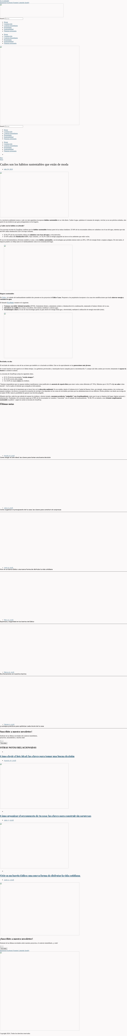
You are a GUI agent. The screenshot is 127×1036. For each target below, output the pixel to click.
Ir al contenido (4, 1)
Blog (6, 752)
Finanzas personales (10, 31)
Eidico (4, 297)
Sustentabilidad (8, 29)
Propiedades (8, 27)
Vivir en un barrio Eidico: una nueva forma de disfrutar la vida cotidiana (40, 875)
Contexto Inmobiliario (11, 26)
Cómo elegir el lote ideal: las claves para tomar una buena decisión (37, 756)
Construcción (8, 24)
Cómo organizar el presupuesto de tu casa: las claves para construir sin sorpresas (45, 815)
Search (2, 18)
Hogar (6, 22)
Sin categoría (26, 871)
